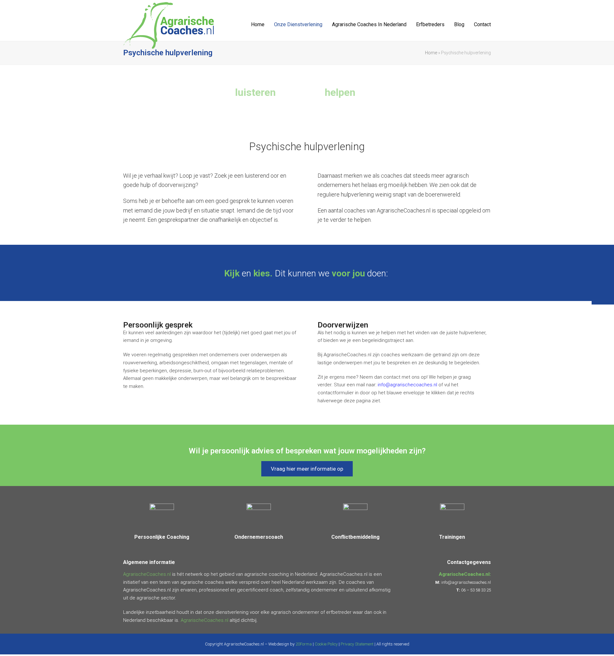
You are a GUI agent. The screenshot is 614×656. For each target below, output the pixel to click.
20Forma (303, 644)
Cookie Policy (326, 644)
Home (431, 52)
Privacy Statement (357, 644)
